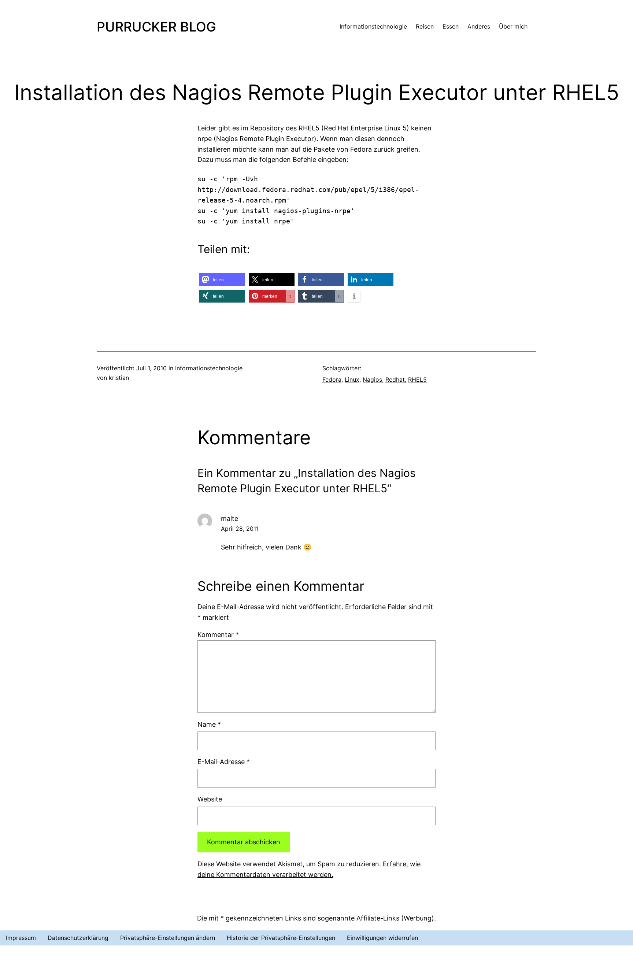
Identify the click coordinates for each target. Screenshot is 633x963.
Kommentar (218, 634)
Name (209, 724)
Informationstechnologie (209, 368)
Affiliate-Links (377, 918)
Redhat (395, 379)
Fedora (331, 379)
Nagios (372, 379)
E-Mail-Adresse (223, 762)
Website (209, 799)
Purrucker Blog (156, 27)
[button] (222, 279)
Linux (352, 379)
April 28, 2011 (240, 528)
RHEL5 (417, 379)
